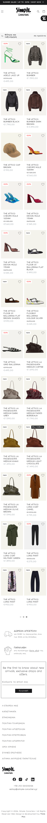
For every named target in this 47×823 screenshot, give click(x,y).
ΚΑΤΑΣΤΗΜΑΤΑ (9, 712)
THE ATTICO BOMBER (32, 74)
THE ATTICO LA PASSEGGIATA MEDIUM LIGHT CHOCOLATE (34, 460)
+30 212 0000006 (23, 786)
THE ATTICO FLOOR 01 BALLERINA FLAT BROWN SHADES (12, 314)
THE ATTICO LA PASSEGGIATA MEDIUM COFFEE (35, 364)
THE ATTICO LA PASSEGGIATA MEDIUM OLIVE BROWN (11, 508)
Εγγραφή (23, 691)
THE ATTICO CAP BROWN (12, 166)
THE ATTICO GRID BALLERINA (12, 363)
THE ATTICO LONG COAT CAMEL (32, 507)
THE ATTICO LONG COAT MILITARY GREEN (12, 555)
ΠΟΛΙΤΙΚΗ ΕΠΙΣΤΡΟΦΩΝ (14, 735)
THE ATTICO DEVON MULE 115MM (33, 216)
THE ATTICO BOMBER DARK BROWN (34, 121)
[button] (38, 11)
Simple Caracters (27, 811)
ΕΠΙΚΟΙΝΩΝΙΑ (8, 717)
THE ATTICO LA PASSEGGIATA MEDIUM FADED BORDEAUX (34, 412)
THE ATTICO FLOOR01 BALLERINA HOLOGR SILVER (35, 314)
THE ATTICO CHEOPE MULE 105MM (34, 167)
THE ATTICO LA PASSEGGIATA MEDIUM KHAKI (11, 459)
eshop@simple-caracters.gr (24, 789)
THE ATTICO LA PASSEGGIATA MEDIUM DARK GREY (11, 412)
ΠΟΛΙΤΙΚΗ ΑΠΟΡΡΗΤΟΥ (13, 741)
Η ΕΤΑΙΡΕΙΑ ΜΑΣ (10, 706)
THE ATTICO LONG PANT (32, 554)
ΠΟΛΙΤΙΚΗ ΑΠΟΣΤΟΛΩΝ (13, 729)
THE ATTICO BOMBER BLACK (11, 120)
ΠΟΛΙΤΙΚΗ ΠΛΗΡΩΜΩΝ (13, 723)
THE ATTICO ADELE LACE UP (11, 74)
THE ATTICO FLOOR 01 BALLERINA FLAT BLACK (35, 266)
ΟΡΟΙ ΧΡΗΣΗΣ (9, 747)
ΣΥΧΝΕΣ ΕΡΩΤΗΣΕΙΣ (12, 753)
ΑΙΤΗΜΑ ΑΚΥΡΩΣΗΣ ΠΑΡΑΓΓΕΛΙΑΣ (19, 759)
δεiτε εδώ (34, 650)
